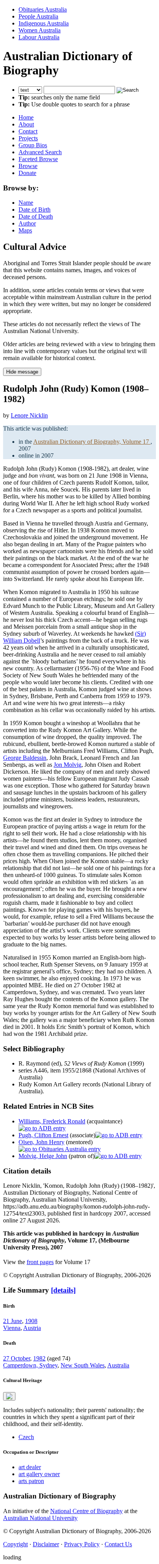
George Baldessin (24, 757)
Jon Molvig (67, 764)
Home (26, 117)
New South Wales (83, 1365)
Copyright (15, 1544)
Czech (26, 1437)
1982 (39, 1358)
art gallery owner (39, 1474)
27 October (16, 1358)
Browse (28, 166)
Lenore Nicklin (29, 415)
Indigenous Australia (44, 23)
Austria (32, 1328)
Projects (28, 138)
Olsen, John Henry (41, 1142)
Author (27, 223)
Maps (25, 230)
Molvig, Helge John (43, 1156)
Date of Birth (35, 209)
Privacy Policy (82, 1544)
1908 (31, 1321)
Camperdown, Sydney (30, 1365)
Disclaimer (46, 1544)
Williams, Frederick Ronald (52, 1121)
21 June (12, 1321)
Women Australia (40, 30)
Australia (118, 1365)
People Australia (38, 16)
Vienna (11, 1328)
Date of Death (36, 216)
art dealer (30, 1467)
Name (26, 202)
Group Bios (33, 145)
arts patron (31, 1481)
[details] (63, 1290)
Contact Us (118, 1544)
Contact (28, 131)
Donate (27, 173)
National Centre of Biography (86, 1511)
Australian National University (40, 1518)
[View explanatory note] (9, 1396)
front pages (40, 1262)
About (26, 124)
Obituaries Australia (43, 9)
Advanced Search (40, 152)
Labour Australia (39, 37)
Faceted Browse (38, 159)
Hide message (22, 372)
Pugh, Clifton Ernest (43, 1135)
